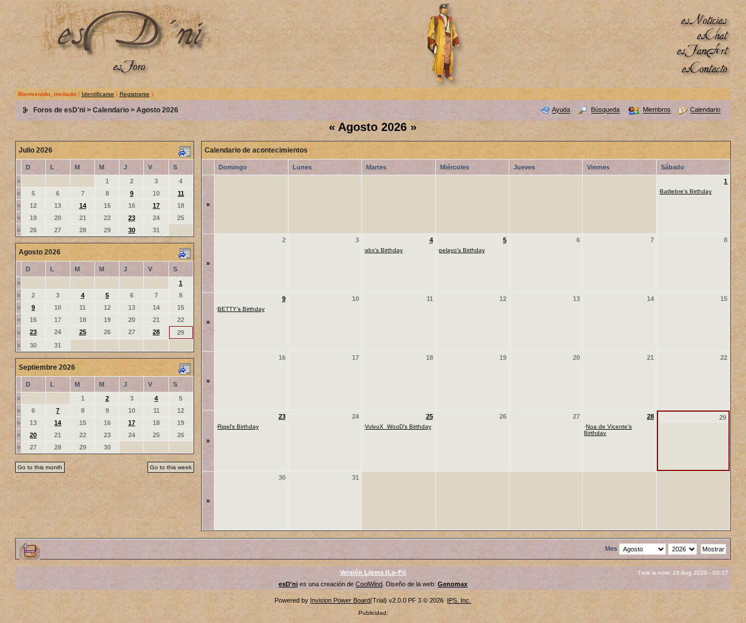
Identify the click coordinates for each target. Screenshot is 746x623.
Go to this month (39, 467)
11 (181, 193)
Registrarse (134, 94)
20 (33, 434)
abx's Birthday (384, 250)
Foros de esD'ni (59, 110)
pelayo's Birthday (462, 250)
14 (82, 205)
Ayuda (561, 110)
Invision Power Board (340, 600)
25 (82, 331)
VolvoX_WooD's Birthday (398, 426)
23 (131, 217)
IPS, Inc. (459, 600)
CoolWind (369, 583)
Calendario (111, 110)
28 (156, 331)
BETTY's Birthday (241, 309)
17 (156, 205)
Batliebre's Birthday (686, 191)
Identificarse (98, 94)
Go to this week (171, 467)
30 (131, 229)
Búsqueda (605, 110)
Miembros (657, 110)
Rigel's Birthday (238, 426)
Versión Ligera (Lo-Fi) (373, 572)
